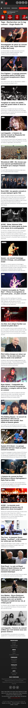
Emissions (14, 8)
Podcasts (14, 667)
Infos (14, 651)
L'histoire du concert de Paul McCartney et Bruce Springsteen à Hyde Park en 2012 (13, 478)
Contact (14, 642)
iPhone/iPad (14, 673)
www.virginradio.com (15, 697)
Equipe (14, 644)
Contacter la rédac (14, 654)
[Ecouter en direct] (17, 2)
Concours (14, 662)
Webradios (14, 668)
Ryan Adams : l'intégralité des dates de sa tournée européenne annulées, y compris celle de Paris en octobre (13, 387)
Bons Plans (14, 659)
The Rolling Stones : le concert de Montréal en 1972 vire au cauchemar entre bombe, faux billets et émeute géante (13, 419)
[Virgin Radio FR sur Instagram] (14, 687)
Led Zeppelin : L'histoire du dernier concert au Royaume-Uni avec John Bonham (13, 135)
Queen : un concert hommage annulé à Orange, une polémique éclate (13, 260)
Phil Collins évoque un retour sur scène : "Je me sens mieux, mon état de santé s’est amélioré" (13, 356)
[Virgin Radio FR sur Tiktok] (17, 687)
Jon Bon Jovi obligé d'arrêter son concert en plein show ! (13, 325)
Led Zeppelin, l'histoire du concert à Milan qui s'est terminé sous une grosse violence (14, 629)
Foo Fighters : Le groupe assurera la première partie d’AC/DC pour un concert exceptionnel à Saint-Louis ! (13, 76)
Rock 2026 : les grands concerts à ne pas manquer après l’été (13, 192)
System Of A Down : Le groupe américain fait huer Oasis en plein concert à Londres (13, 448)
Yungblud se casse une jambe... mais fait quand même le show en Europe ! (13, 104)
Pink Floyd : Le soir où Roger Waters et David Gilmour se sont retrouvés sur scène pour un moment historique (13, 569)
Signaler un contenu (6, 703)
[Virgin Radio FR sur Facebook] (10, 687)
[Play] (1, 16)
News (14, 653)
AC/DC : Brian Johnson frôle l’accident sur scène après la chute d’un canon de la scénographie (14, 226)
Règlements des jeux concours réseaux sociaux (14, 679)
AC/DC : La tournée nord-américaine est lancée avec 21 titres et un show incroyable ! (12, 507)
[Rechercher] (23, 2)
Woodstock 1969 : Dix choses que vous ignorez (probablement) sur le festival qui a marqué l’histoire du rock (13, 164)
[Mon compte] (26, 2)
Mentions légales (16, 703)
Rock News (7, 8)
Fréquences (14, 647)
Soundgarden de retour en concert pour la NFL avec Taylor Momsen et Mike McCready (14, 46)
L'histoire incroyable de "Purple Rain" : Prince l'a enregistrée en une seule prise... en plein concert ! (13, 292)
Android (14, 674)
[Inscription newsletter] (20, 2)
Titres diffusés (14, 645)
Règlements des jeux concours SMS (14, 680)
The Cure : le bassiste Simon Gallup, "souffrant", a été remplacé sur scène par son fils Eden (14, 539)
